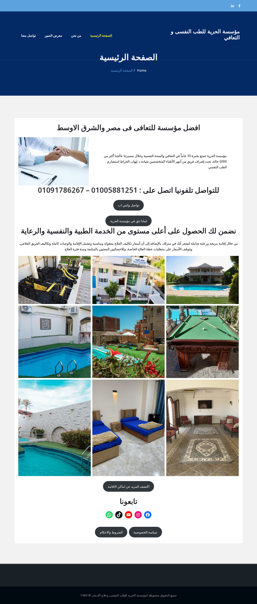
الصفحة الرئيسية (101, 35)
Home (141, 70)
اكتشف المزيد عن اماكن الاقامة (128, 486)
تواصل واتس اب (128, 205)
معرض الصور (53, 35)
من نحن (76, 35)
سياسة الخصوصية (145, 532)
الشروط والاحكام (111, 532)
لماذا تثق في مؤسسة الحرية (128, 221)
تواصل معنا (28, 35)
